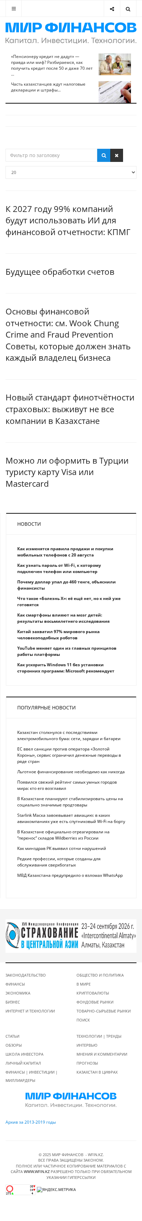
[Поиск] (104, 155)
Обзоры (14, 1045)
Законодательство (26, 975)
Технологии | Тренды (99, 1036)
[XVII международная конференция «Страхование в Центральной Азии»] (71, 936)
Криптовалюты (93, 993)
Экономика (18, 993)
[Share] (112, 8)
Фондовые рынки (95, 1002)
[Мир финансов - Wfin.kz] (71, 33)
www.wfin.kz (37, 1171)
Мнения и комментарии (102, 1054)
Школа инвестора (24, 1054)
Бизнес (13, 1002)
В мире (84, 984)
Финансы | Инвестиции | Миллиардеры (32, 1076)
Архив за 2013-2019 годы (31, 1122)
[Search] (128, 8)
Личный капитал (23, 1063)
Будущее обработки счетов (60, 271)
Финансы (15, 984)
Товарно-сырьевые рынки (104, 1011)
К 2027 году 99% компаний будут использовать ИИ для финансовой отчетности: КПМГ (68, 220)
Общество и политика (100, 975)
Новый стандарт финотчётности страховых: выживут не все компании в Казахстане (70, 408)
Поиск (83, 1020)
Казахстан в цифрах (97, 1072)
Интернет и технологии (30, 1011)
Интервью (87, 1045)
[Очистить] (116, 155)
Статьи (12, 1036)
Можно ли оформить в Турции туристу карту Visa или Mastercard (67, 472)
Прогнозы (87, 1063)
